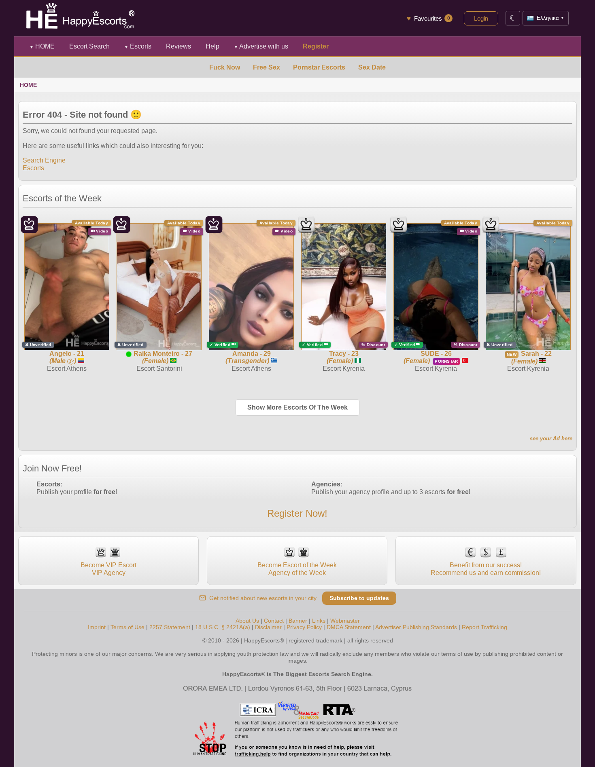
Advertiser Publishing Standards (416, 627)
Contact (274, 620)
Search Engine (44, 160)
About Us (247, 620)
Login (481, 18)
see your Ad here (551, 438)
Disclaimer (268, 627)
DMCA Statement (349, 627)
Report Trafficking (484, 627)
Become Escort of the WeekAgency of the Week (297, 569)
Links (318, 620)
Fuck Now (224, 67)
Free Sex (266, 67)
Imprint (97, 627)
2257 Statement (169, 627)
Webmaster (345, 620)
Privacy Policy (304, 627)
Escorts (137, 46)
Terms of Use (127, 627)
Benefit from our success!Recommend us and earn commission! (486, 569)
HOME (42, 46)
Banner (298, 620)
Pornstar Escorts (319, 67)
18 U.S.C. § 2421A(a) (222, 627)
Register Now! (297, 513)
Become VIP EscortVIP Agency (108, 569)
